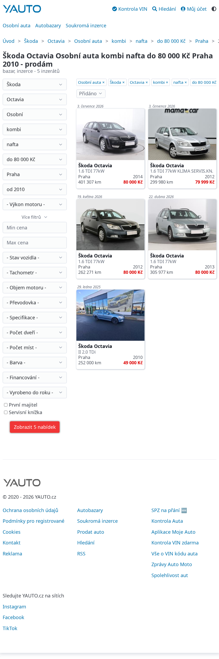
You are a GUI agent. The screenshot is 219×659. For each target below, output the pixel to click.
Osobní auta (16, 25)
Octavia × (139, 82)
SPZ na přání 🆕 (169, 510)
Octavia (56, 41)
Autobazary (48, 25)
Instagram (14, 606)
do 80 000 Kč (171, 41)
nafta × (180, 82)
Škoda (31, 41)
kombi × (160, 82)
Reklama (12, 553)
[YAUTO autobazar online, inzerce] (22, 8)
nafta (141, 41)
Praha (201, 41)
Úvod (8, 41)
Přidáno (88, 93)
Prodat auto (90, 532)
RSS (81, 553)
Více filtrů (31, 217)
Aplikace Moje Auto (173, 532)
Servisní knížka (24, 412)
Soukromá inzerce (86, 25)
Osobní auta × (91, 82)
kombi (119, 41)
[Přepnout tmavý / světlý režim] (214, 8)
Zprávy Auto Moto (171, 564)
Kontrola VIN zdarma (175, 542)
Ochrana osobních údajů (30, 510)
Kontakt (12, 542)
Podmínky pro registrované (33, 521)
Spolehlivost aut (169, 575)
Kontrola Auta (167, 521)
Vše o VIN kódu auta (174, 553)
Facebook (13, 617)
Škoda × (117, 82)
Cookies (12, 532)
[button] (35, 427)
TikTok (10, 628)
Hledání (86, 542)
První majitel (22, 405)
